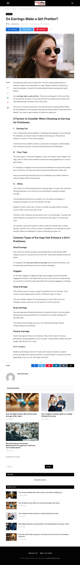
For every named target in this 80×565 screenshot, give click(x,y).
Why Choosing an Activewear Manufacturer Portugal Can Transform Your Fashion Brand (20, 446)
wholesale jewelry (40, 480)
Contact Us (33, 553)
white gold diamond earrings (36, 263)
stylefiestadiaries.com (53, 558)
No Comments (35, 24)
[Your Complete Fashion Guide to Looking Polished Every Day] (57, 402)
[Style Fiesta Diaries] (40, 3)
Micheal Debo (15, 24)
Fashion (9, 14)
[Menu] (8, 3)
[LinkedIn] (8, 98)
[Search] (72, 3)
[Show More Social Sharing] (50, 29)
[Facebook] (8, 88)
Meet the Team (46, 553)
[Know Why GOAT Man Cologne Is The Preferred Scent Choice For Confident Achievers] (11, 537)
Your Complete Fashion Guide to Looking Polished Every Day (56, 415)
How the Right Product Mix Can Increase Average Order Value (21, 415)
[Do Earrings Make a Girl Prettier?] (40, 56)
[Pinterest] (8, 103)
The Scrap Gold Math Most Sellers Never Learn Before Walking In (40, 492)
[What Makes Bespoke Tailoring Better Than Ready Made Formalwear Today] (11, 526)
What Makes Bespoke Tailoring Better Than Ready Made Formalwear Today (43, 524)
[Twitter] (8, 93)
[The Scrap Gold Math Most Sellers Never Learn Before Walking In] (11, 495)
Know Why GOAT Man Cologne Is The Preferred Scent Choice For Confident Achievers (43, 535)
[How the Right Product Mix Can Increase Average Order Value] (22, 402)
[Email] (8, 108)
